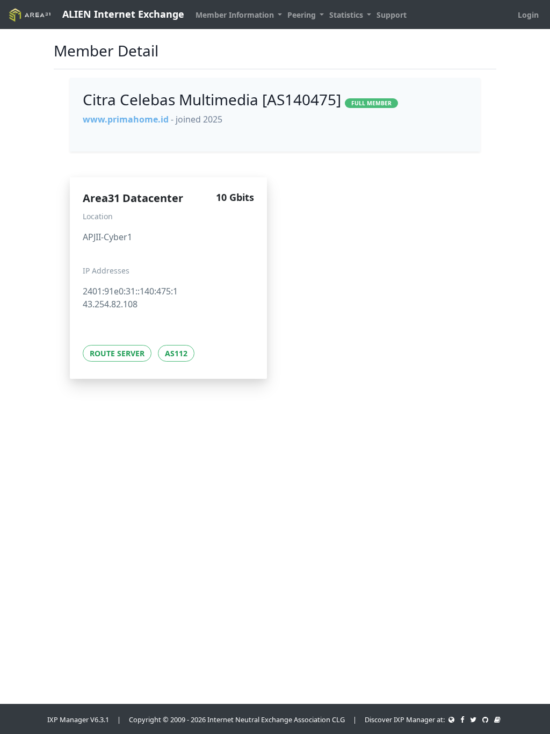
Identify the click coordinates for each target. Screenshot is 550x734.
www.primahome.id (126, 119)
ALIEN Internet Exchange (122, 14)
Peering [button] (302, 15)
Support (392, 15)
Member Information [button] (236, 15)
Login (528, 15)
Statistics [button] (347, 15)
